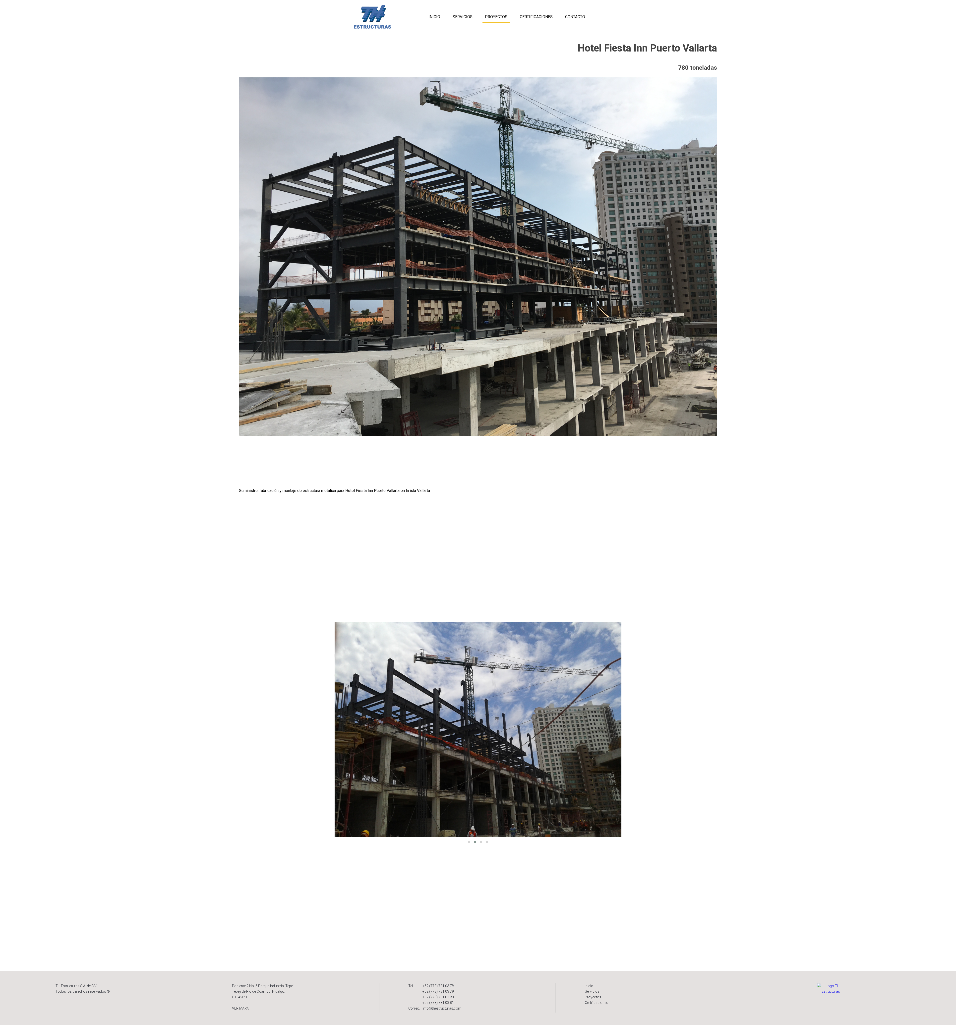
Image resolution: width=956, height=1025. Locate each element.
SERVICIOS (463, 16)
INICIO (434, 16)
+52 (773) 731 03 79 (438, 991)
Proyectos (593, 997)
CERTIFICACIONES (536, 16)
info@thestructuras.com (441, 1008)
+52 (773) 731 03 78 (438, 986)
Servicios (592, 991)
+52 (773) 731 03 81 (438, 1003)
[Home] (830, 988)
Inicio (589, 986)
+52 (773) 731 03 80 (438, 997)
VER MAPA (240, 1008)
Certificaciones (596, 1003)
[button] (469, 842)
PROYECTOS (496, 16)
